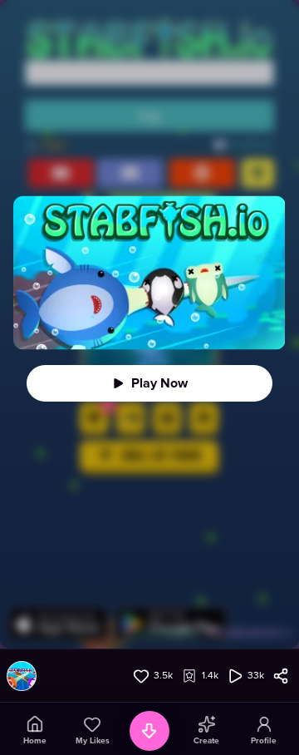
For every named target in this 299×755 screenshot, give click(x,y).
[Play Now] (149, 383)
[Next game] (149, 731)
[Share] (280, 676)
